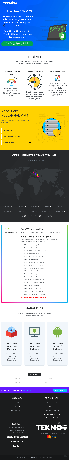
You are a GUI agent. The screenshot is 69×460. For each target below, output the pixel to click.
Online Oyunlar (8, 143)
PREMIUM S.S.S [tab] (11, 233)
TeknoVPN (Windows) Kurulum (11, 346)
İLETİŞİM (17, 445)
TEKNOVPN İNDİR (16, 410)
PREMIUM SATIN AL (60, 390)
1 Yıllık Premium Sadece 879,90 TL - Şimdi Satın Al (17, 43)
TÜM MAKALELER (34, 374)
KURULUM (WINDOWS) (17, 428)
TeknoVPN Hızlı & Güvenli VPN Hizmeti (42, 457)
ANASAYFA (16, 402)
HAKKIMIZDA (17, 441)
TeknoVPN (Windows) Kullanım (34, 346)
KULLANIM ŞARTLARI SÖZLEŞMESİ (52, 416)
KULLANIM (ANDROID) (16, 433)
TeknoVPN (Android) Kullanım (57, 346)
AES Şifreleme (8, 130)
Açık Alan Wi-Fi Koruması (11, 136)
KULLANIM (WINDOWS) (17, 430)
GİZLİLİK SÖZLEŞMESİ (17, 437)
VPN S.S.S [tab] (9, 229)
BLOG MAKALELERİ (51, 410)
